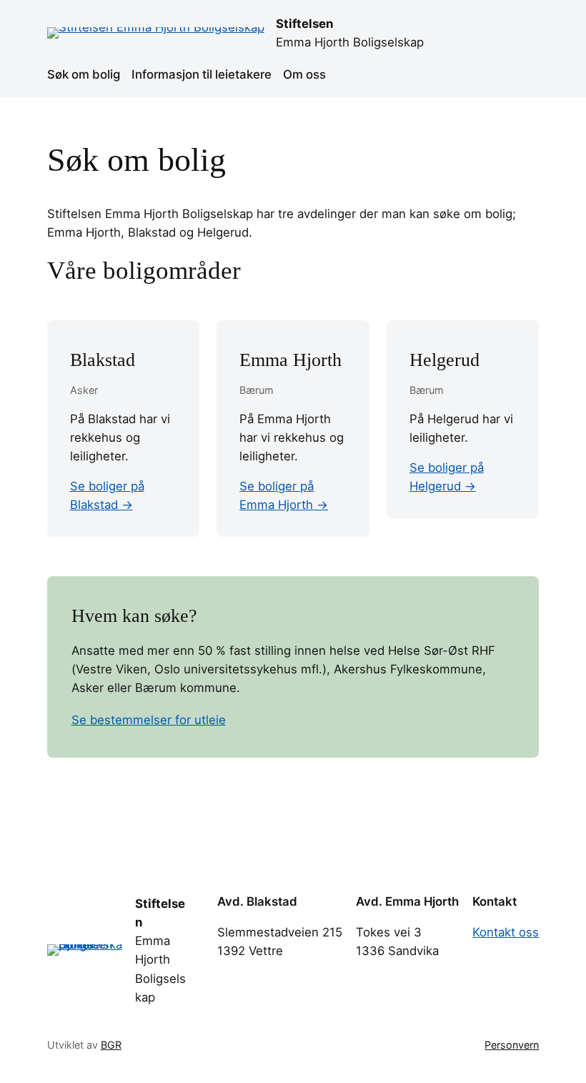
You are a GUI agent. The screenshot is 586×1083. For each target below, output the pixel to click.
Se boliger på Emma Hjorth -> (283, 495)
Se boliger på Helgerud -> (446, 476)
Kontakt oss (505, 932)
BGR (111, 1045)
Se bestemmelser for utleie (148, 720)
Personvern (512, 1045)
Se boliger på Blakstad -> (107, 495)
